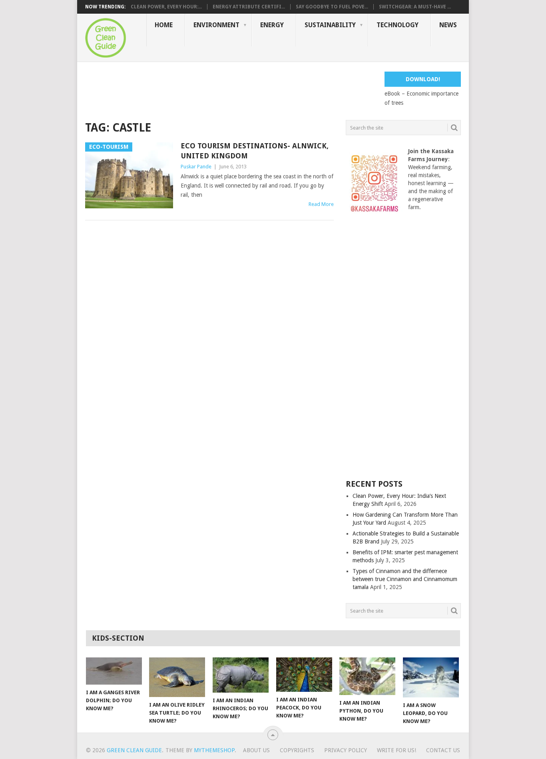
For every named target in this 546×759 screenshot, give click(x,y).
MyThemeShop (214, 750)
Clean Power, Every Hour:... (166, 7)
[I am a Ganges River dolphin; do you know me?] (114, 671)
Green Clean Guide (134, 750)
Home (164, 25)
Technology (397, 25)
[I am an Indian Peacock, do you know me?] (304, 674)
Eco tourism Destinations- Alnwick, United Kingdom (255, 151)
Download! (423, 79)
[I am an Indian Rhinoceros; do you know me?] (241, 675)
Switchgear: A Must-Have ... (415, 7)
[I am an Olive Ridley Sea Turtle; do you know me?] (177, 677)
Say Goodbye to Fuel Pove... (332, 7)
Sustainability (330, 25)
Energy (272, 25)
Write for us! (396, 750)
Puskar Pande (196, 167)
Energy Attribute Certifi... (249, 7)
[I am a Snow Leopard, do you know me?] (431, 677)
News (448, 25)
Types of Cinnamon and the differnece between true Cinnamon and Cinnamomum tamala (405, 579)
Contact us (443, 750)
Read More (321, 204)
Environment (216, 25)
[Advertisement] (230, 90)
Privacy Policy (345, 750)
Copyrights (297, 750)
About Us (256, 750)
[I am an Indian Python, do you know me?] (367, 676)
